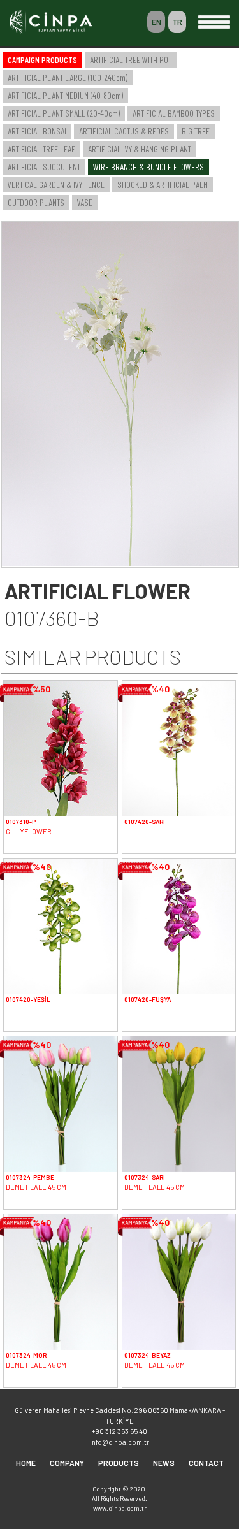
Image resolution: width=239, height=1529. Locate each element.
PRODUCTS (118, 1462)
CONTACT (206, 1462)
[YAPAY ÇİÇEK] (120, 562)
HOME (26, 1462)
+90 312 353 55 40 (119, 1431)
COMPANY (67, 1462)
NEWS (164, 1462)
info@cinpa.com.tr (119, 1442)
